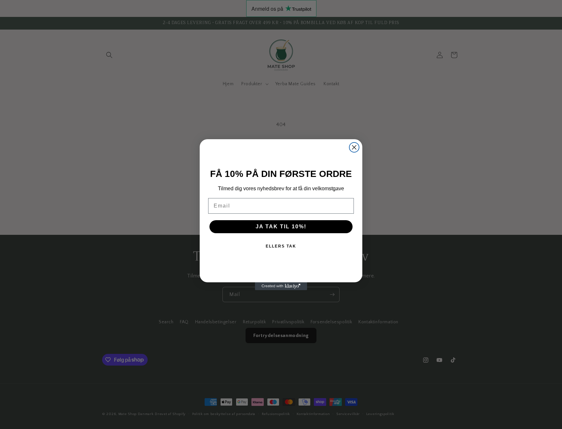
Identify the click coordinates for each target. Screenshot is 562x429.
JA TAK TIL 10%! (281, 226)
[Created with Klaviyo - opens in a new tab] (281, 286)
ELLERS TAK (281, 246)
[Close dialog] (354, 147)
